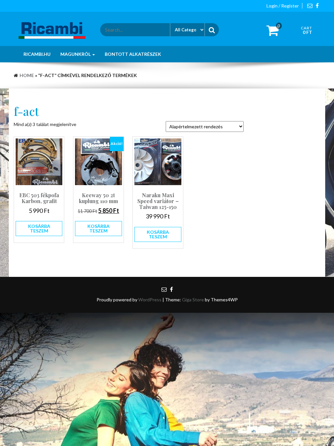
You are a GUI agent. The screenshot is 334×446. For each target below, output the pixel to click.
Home (27, 75)
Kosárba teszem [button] (39, 228)
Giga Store (193, 299)
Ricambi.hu (37, 54)
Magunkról (76, 54)
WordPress (149, 299)
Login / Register (282, 5)
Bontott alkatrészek (133, 54)
